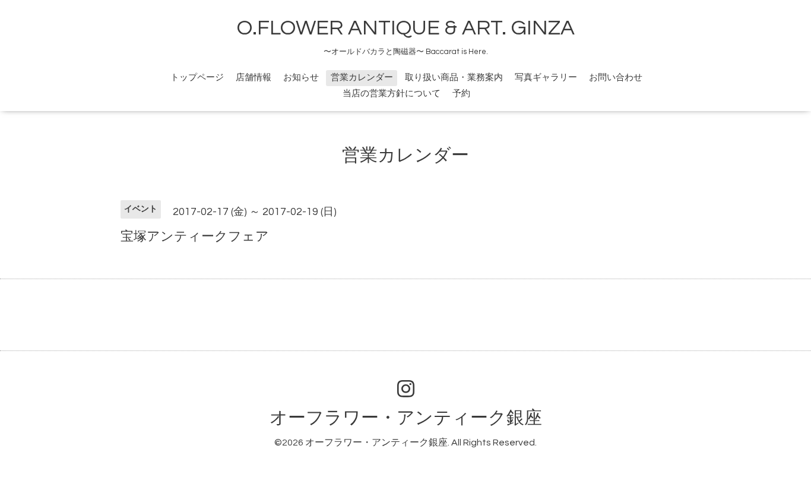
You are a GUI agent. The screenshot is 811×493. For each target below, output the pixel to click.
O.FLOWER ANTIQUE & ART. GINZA (406, 28)
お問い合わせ (615, 77)
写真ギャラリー (546, 77)
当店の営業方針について (392, 93)
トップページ (197, 77)
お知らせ (301, 77)
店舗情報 (253, 77)
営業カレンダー (362, 77)
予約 (461, 93)
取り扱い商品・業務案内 (454, 77)
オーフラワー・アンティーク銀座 (406, 418)
